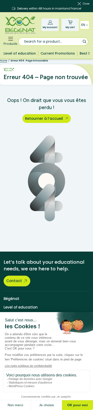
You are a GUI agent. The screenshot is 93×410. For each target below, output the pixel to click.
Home (3, 60)
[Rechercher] (84, 41)
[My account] (50, 22)
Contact (14, 280)
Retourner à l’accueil (44, 118)
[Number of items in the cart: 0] (70, 22)
